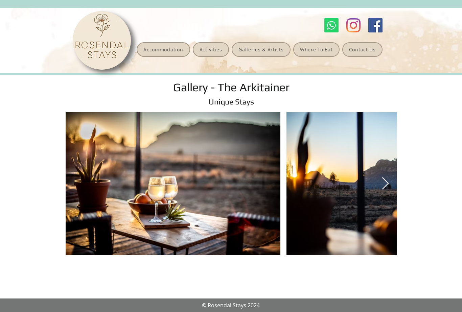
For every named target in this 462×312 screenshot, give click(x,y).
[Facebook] (375, 25)
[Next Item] (385, 183)
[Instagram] (353, 25)
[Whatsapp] (331, 25)
